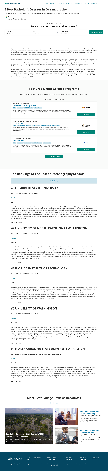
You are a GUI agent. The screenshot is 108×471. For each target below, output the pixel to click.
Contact (37, 458)
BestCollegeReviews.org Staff (16, 18)
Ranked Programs (50, 3)
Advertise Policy (50, 464)
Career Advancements (90, 3)
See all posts (54, 403)
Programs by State (64, 3)
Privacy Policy (58, 464)
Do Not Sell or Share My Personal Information (79, 464)
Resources (77, 3)
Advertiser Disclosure (40, 464)
